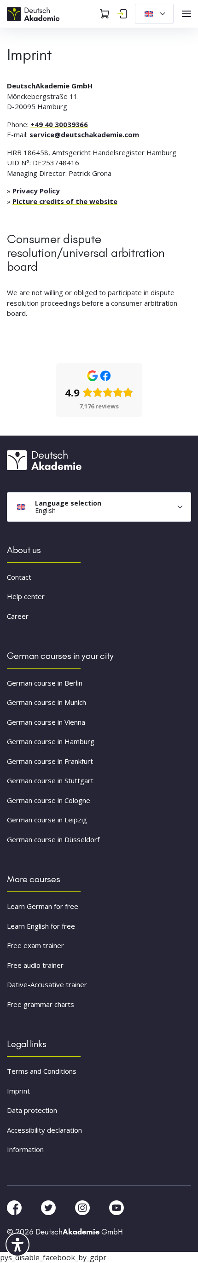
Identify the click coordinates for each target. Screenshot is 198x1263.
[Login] (122, 13)
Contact (19, 577)
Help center (26, 596)
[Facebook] (15, 1207)
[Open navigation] (186, 13)
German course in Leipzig (47, 819)
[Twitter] (49, 1207)
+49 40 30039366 (59, 124)
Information (25, 1149)
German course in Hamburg (50, 741)
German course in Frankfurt (50, 761)
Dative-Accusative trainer (47, 984)
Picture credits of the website (64, 201)
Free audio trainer (35, 965)
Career (18, 616)
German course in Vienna (46, 722)
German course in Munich (46, 702)
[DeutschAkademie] (34, 13)
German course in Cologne (48, 800)
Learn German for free (42, 906)
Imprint (18, 1090)
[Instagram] (83, 1207)
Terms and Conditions (41, 1071)
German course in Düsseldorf (53, 839)
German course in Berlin (44, 682)
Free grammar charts (40, 1004)
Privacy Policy (36, 190)
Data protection (32, 1110)
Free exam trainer (35, 945)
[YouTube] (116, 1207)
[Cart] (104, 13)
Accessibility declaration (44, 1130)
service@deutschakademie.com (84, 134)
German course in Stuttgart (50, 780)
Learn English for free (41, 926)
